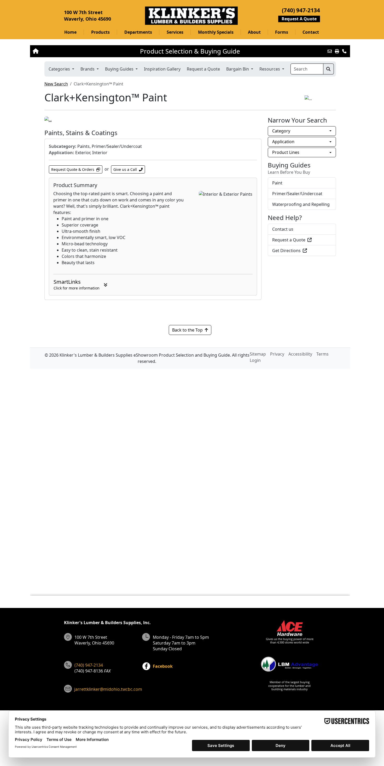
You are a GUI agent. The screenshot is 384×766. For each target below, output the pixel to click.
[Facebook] (146, 666)
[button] (100, 32)
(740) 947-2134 (88, 665)
